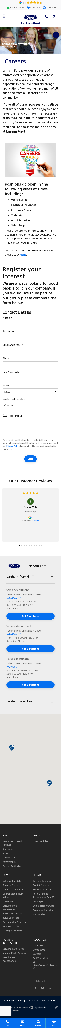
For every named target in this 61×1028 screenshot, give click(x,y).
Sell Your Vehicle (42, 958)
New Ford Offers (12, 926)
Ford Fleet (8, 901)
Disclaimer (8, 1000)
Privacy (21, 1000)
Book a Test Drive (12, 913)
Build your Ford (11, 917)
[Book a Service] (54, 16)
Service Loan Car (42, 889)
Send (30, 458)
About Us (38, 945)
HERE (23, 254)
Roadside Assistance (44, 910)
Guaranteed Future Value (13, 895)
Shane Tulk (30, 507)
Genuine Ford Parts (13, 948)
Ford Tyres (39, 901)
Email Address (13, 345)
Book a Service (41, 885)
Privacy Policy (12, 446)
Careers (37, 953)
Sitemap (33, 1000)
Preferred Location (15, 399)
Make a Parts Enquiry (14, 953)
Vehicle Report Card (44, 905)
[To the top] (56, 1007)
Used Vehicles (40, 841)
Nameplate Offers (12, 930)
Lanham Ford (30, 23)
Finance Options (11, 885)
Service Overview (42, 880)
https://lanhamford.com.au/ (45, 966)
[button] (14, 7)
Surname (9, 331)
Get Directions (30, 616)
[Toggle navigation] (56, 35)
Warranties (39, 914)
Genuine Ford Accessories (10, 907)
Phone (8, 358)
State (6, 385)
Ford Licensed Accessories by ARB (43, 895)
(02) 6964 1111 (13, 598)
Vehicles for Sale (12, 880)
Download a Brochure (15, 922)
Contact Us (39, 949)
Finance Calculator (13, 889)
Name (7, 317)
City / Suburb (11, 372)
